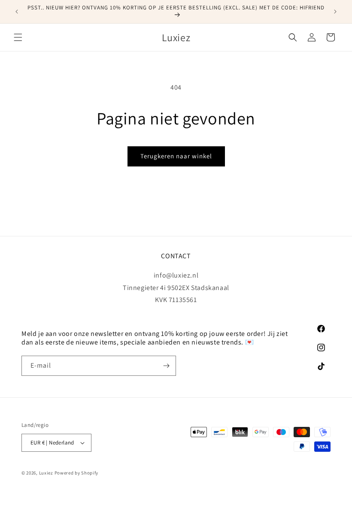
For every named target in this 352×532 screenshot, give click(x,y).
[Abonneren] (166, 366)
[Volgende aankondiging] (335, 11)
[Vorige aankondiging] (16, 11)
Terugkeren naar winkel (176, 156)
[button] (18, 37)
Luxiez (46, 473)
